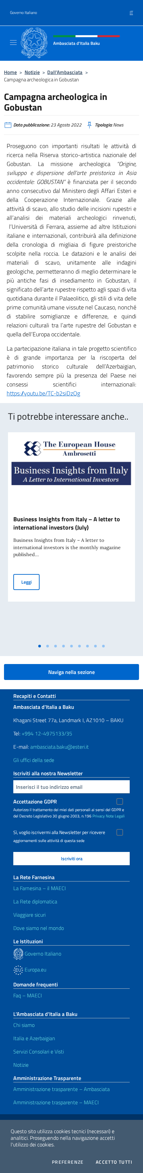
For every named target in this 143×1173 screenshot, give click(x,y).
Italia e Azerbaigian (34, 1038)
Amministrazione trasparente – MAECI (56, 1102)
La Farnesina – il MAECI (39, 888)
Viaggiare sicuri (29, 915)
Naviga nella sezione (71, 672)
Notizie (32, 72)
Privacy (98, 816)
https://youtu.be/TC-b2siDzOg (43, 393)
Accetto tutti (114, 1162)
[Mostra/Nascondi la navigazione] (13, 42)
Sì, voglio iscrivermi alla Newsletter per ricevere (59, 832)
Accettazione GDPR (35, 801)
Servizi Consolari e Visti (38, 1051)
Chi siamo (24, 1025)
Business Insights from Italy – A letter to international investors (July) (66, 523)
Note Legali (115, 816)
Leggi (30, 581)
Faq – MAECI (27, 995)
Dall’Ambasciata (64, 72)
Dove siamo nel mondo (38, 928)
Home (10, 72)
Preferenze (68, 1162)
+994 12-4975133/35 (46, 733)
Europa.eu (34, 969)
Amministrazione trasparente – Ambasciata (61, 1089)
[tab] (39, 646)
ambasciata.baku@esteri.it (59, 747)
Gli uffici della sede (33, 760)
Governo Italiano (23, 13)
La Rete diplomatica (35, 901)
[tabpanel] (71, 536)
